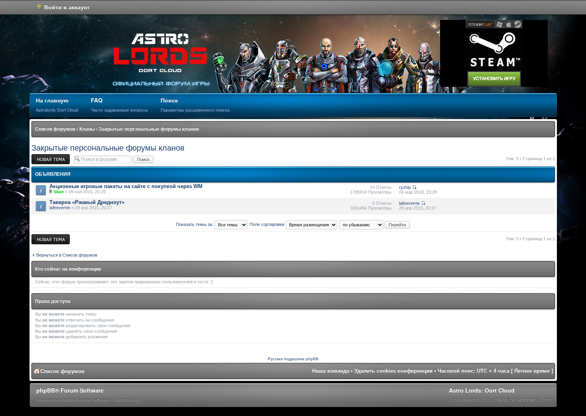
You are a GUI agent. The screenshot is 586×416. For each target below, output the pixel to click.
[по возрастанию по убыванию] (375, 224)
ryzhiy (405, 187)
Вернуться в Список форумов (66, 255)
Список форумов (55, 129)
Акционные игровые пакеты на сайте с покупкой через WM (126, 186)
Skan (58, 191)
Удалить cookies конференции (393, 371)
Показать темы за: (195, 224)
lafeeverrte (59, 207)
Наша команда (330, 371)
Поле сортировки (267, 224)
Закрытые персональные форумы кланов (149, 129)
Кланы (87, 129)
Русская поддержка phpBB (293, 359)
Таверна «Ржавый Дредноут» (86, 202)
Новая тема (43, 156)
